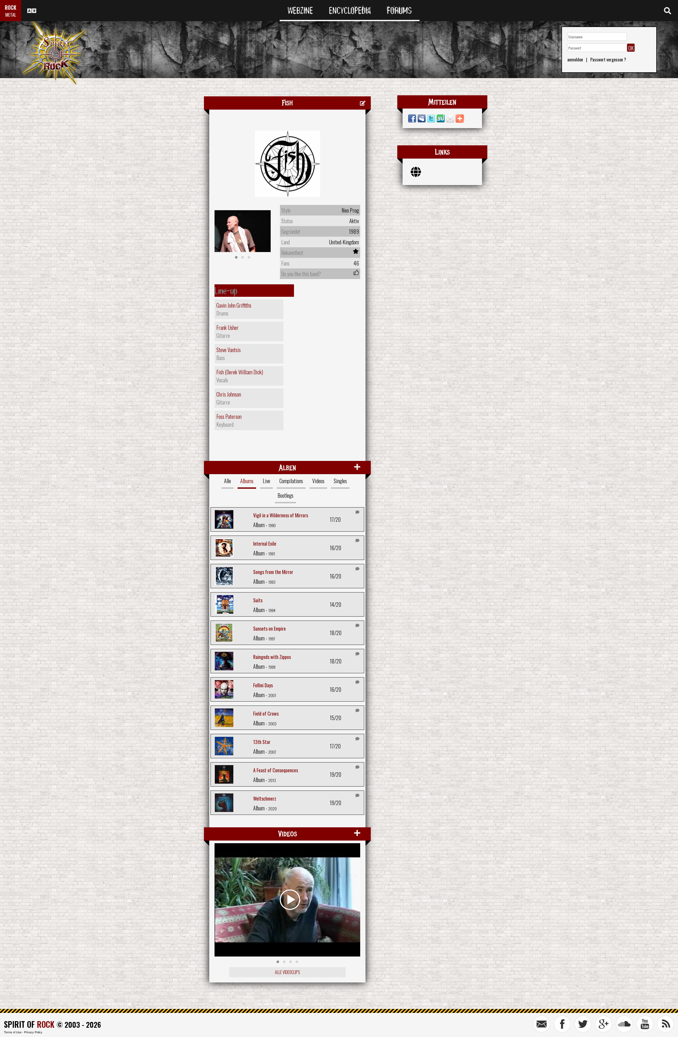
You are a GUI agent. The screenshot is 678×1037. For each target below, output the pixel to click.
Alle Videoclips (287, 972)
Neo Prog (350, 210)
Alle (227, 481)
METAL (10, 14)
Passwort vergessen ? (608, 59)
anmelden (575, 59)
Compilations (291, 481)
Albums (246, 481)
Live (266, 481)
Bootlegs (285, 495)
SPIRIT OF (29, 1024)
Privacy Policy (33, 1032)
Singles (340, 481)
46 (356, 263)
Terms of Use (12, 1032)
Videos (318, 481)
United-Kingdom (344, 242)
